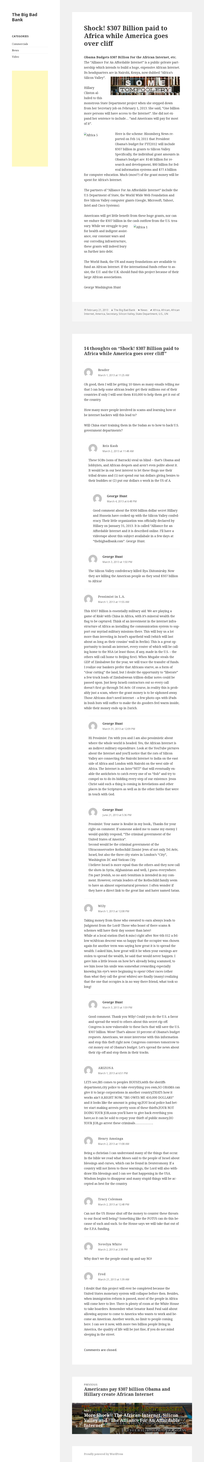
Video (15, 57)
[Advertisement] (30, 119)
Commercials (20, 44)
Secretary (111, 314)
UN (166, 314)
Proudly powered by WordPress (103, 1454)
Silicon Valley (127, 314)
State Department (146, 314)
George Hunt (117, 496)
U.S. (161, 314)
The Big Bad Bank (24, 17)
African (165, 310)
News (15, 50)
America (100, 314)
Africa (156, 310)
